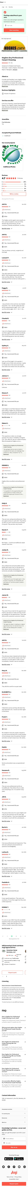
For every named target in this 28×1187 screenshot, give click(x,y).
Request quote (12, 972)
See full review (6, 228)
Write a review (14, 194)
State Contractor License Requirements (12, 985)
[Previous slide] (3, 976)
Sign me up (14, 1147)
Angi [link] (3, 7)
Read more (5, 86)
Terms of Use (10, 1177)
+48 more (15, 69)
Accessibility (13, 1179)
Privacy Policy (18, 1177)
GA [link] (6, 7)
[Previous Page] (3, 936)
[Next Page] (25, 936)
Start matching (14, 30)
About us (4, 1122)
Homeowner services (7, 1109)
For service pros (6, 1113)
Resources (4, 1118)
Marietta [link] (11, 7)
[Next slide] (6, 976)
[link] (12, 957)
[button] (12, 158)
